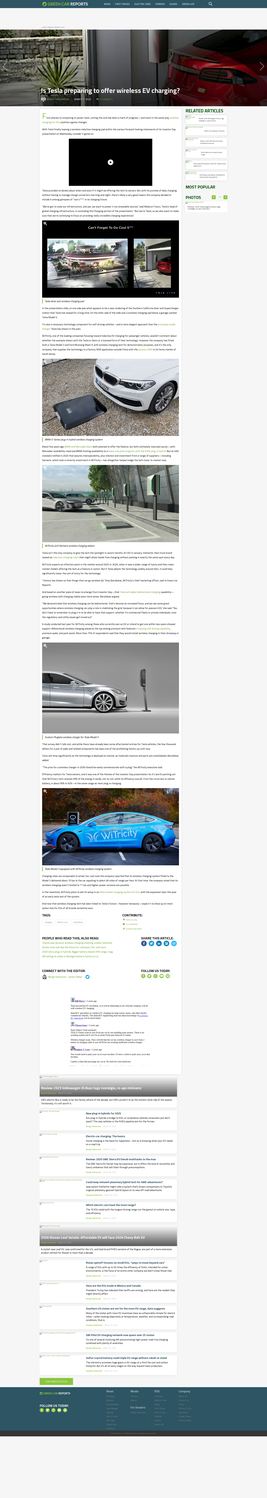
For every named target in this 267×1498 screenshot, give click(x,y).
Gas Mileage (112, 1408)
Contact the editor (133, 929)
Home (44, 27)
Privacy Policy (185, 1420)
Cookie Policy (185, 1416)
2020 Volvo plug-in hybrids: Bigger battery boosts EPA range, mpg (77, 951)
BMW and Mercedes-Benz (78, 446)
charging (48, 922)
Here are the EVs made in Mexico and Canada (113, 1285)
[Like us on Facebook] (143, 976)
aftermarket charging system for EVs (119, 892)
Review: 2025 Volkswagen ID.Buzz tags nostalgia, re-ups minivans (91, 1087)
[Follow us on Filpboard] (168, 976)
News (107, 4)
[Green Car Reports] (65, 4)
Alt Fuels (110, 1420)
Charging (110, 1396)
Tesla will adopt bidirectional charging (140, 592)
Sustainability (112, 1404)
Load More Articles (56, 1381)
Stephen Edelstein (94, 1195)
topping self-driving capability (154, 628)
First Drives (122, 4)
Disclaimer (183, 1412)
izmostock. (153, 1433)
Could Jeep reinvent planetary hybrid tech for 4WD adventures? (124, 1182)
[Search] (217, 4)
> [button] (225, 197)
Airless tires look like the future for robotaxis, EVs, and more (74, 947)
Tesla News (78, 922)
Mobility (110, 1400)
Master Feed (160, 1400)
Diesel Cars (111, 1424)
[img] (144, 943)
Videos (134, 1400)
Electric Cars (142, 4)
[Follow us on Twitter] (149, 976)
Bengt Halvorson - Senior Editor (65, 977)
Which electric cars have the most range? (111, 1205)
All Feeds (158, 1396)
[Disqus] (111, 1031)
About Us (183, 1396)
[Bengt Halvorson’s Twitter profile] (85, 977)
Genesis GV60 (145, 349)
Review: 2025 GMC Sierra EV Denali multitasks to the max (121, 1159)
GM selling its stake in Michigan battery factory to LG (70, 956)
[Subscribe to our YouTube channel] (162, 976)
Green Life (188, 4)
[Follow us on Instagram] (155, 976)
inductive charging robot (66, 557)
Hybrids (160, 4)
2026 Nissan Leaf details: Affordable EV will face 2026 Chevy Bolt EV (93, 1236)
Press (181, 1404)
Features (110, 1428)
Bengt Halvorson (58, 99)
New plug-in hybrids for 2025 (103, 1113)
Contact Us (184, 1400)
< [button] (214, 197)
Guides (173, 4)
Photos (134, 1396)
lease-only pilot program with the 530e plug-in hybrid (137, 451)
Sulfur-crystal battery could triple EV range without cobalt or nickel (126, 1357)
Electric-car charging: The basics (105, 1136)
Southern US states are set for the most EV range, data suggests (125, 1308)
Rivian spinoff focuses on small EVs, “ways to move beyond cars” (125, 1262)
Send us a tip (131, 920)
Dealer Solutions (138, 1412)
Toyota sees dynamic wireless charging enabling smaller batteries (77, 942)
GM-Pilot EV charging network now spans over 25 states (120, 1335)
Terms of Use (185, 1408)
